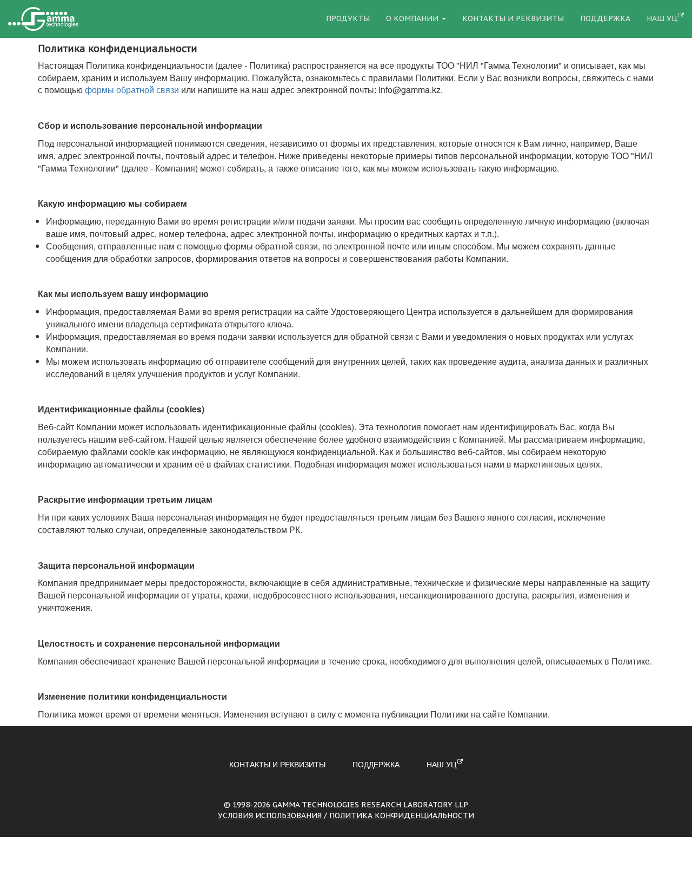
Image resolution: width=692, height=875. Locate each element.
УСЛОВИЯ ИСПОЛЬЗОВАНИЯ (270, 815)
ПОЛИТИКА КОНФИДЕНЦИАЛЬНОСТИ (401, 815)
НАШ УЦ (662, 18)
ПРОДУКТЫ (348, 18)
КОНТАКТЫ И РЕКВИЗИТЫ (513, 18)
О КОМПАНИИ (413, 18)
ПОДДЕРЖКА (605, 18)
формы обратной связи (132, 89)
